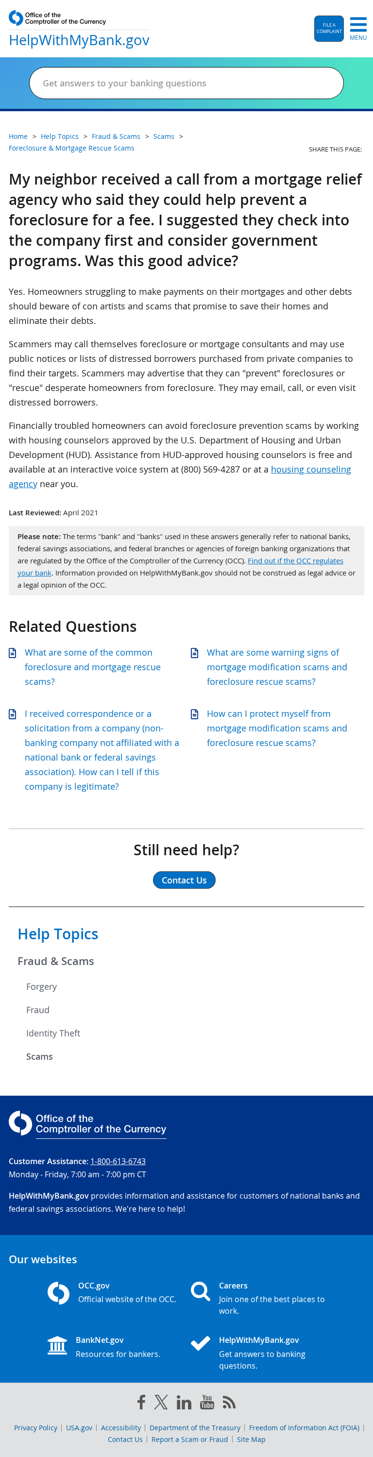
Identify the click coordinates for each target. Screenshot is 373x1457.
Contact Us (125, 1439)
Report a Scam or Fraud (190, 1439)
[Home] (204, 1344)
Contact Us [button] (184, 880)
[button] (329, 29)
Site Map (251, 1439)
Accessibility (121, 1427)
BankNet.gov (100, 1340)
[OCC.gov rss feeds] (229, 1404)
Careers (233, 1285)
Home (18, 136)
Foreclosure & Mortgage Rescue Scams (72, 147)
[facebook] (141, 1404)
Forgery (41, 986)
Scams (39, 1056)
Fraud (38, 1010)
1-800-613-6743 (118, 1161)
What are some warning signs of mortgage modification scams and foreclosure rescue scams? (277, 666)
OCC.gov (94, 1285)
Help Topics (58, 934)
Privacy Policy (35, 1427)
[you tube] (207, 1404)
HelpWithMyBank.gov (259, 1340)
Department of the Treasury (195, 1427)
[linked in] (184, 1404)
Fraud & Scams (55, 961)
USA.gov (79, 1427)
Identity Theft (53, 1033)
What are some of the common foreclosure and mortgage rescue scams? (93, 666)
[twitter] (161, 1404)
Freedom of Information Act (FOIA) (304, 1427)
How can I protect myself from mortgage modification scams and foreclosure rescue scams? (277, 728)
